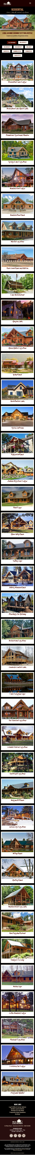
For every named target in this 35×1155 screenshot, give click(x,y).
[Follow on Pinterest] (15, 1135)
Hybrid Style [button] (28, 51)
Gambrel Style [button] (17, 51)
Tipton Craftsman (17, 428)
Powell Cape (18, 508)
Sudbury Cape (17, 561)
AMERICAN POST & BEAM (24, 1149)
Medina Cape (17, 986)
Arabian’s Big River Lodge (17, 481)
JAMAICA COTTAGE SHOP (17, 1150)
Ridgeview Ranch (17, 454)
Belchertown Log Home (17, 641)
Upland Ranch (17, 375)
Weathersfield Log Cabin (17, 907)
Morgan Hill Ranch (17, 800)
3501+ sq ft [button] (29, 47)
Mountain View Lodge (17, 188)
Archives (17, 1114)
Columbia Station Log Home (17, 747)
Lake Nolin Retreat (17, 295)
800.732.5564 (27, 1126)
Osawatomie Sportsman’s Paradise (17, 135)
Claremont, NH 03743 (18, 1126)
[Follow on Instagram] (19, 1135)
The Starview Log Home (17, 720)
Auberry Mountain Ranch (17, 587)
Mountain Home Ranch (17, 215)
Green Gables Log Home (17, 348)
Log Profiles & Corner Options (17, 1107)
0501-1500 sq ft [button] (23, 42)
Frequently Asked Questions (18, 1112)
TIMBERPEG (17, 1149)
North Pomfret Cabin (17, 401)
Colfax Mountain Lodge (17, 1013)
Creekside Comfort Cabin (17, 667)
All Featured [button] (11, 42)
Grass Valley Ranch (17, 534)
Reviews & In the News (17, 1110)
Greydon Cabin (17, 321)
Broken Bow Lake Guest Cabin (17, 109)
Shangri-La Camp (17, 960)
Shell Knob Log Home (17, 774)
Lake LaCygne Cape (17, 694)
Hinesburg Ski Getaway (17, 614)
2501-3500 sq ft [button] (18, 47)
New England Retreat (17, 933)
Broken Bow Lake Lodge (17, 82)
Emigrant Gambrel (17, 1093)
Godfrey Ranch (17, 880)
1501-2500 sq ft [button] (7, 47)
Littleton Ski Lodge (17, 1066)
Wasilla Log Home (17, 242)
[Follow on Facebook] (11, 1135)
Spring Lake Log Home (17, 162)
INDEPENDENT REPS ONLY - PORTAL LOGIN (17, 1141)
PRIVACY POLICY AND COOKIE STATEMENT (17, 1153)
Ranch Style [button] (17, 55)
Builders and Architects (17, 1109)
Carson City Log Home (17, 827)
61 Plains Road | (9, 1126)
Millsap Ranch (17, 853)
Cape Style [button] (6, 51)
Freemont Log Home (17, 1040)
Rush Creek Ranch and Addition (17, 268)
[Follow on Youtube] (23, 1135)
